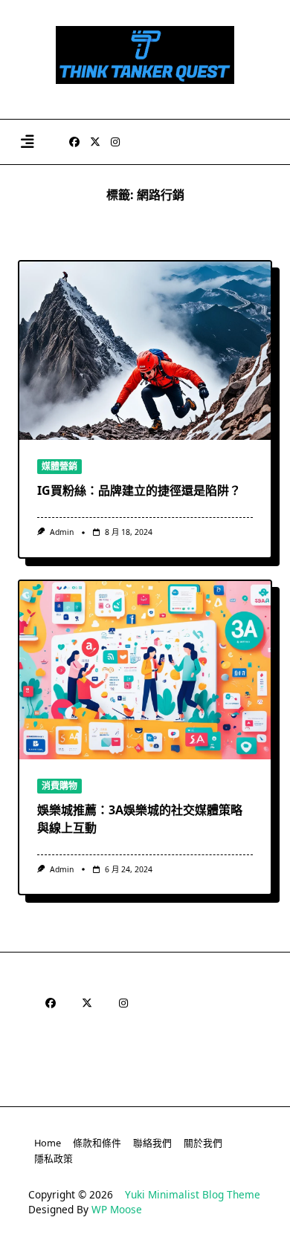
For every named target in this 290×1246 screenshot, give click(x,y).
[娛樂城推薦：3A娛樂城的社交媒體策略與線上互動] (145, 670)
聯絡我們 (152, 1142)
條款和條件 (97, 1142)
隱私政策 (53, 1158)
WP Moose (116, 1209)
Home (47, 1142)
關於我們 (203, 1142)
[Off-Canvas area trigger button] (27, 142)
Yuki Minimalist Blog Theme (192, 1194)
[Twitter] (95, 142)
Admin (62, 532)
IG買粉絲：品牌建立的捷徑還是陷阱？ (139, 490)
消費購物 (59, 785)
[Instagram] (115, 142)
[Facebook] (74, 142)
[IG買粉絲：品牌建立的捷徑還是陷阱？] (145, 351)
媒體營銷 (59, 466)
